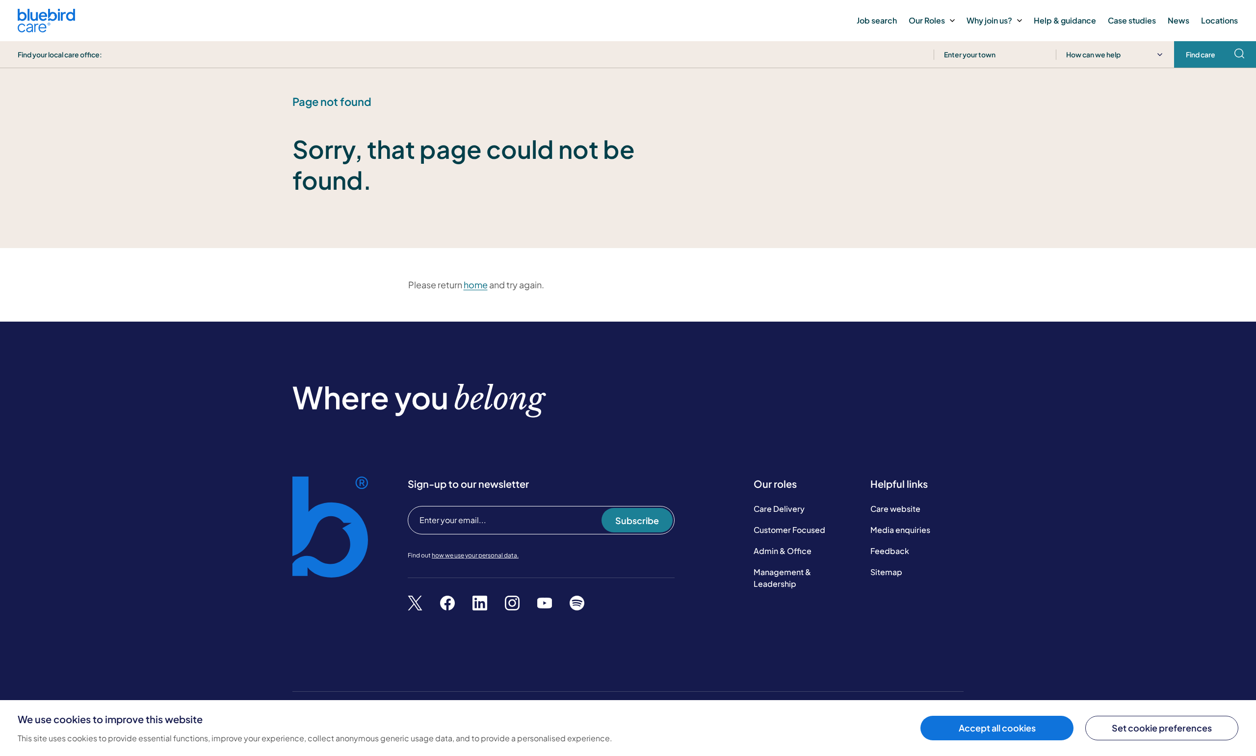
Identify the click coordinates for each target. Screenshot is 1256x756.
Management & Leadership (782, 578)
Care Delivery (779, 509)
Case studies (1132, 20)
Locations (1219, 20)
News (1178, 20)
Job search (877, 20)
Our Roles (927, 20)
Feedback (889, 551)
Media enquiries (900, 530)
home (476, 284)
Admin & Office (782, 551)
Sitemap (886, 572)
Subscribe (637, 520)
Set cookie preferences (1162, 727)
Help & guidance (1065, 20)
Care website (895, 509)
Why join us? (989, 20)
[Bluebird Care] (46, 28)
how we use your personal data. (475, 555)
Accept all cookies (997, 727)
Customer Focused (789, 530)
